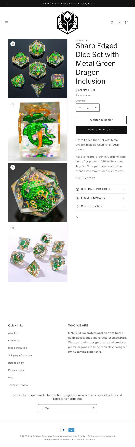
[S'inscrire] (93, 408)
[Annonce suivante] (128, 3)
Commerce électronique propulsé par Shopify (63, 436)
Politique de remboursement (101, 436)
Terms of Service (18, 384)
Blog (10, 377)
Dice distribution (17, 347)
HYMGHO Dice (35, 436)
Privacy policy (16, 370)
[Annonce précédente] (6, 3)
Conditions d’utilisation (83, 439)
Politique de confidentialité (56, 439)
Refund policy (16, 362)
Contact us (14, 340)
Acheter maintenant (101, 129)
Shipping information (20, 355)
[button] (7, 22)
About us (13, 333)
